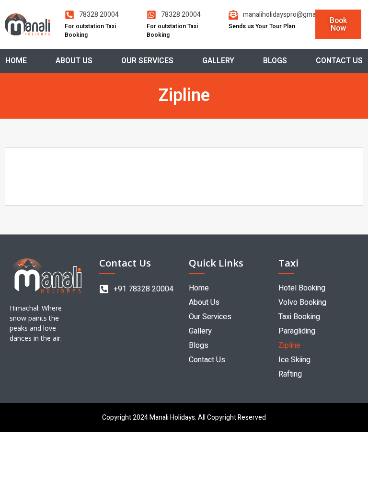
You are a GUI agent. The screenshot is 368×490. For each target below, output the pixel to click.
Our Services (147, 61)
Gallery (218, 61)
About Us (74, 61)
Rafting (290, 374)
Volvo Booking (302, 302)
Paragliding (296, 331)
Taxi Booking (299, 317)
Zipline (289, 345)
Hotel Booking (301, 288)
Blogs (275, 61)
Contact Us (339, 61)
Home (16, 61)
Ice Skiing (294, 360)
